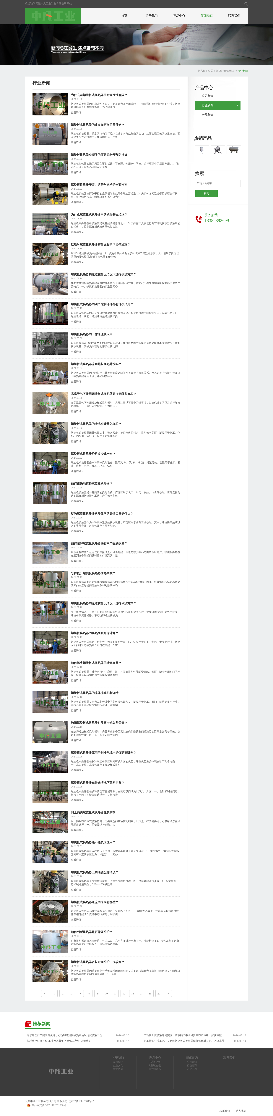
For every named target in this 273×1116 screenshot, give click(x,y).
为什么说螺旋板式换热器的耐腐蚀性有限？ (99, 95)
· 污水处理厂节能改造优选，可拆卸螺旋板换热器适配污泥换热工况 (63, 1035)
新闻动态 (207, 15)
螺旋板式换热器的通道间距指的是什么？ (97, 124)
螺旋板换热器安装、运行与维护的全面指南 (99, 184)
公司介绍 (118, 1061)
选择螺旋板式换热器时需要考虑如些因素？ (99, 722)
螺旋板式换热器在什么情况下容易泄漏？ (97, 782)
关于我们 (152, 15)
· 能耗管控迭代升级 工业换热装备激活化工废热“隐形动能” (58, 1040)
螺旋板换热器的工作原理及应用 (92, 334)
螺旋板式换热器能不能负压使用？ (93, 842)
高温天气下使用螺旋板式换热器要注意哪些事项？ (103, 393)
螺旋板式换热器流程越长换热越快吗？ (96, 364)
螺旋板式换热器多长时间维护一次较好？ (97, 962)
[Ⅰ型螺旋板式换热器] (202, 149)
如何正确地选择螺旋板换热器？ (92, 483)
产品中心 (179, 15)
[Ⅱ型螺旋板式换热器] (218, 149)
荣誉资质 (118, 1069)
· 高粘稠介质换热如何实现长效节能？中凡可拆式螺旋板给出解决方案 (182, 1035)
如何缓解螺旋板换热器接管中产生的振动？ (99, 543)
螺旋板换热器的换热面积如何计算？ (94, 633)
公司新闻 (208, 95)
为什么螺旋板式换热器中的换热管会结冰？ (99, 214)
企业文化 (118, 1065)
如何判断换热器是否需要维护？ (92, 931)
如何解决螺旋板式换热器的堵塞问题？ (96, 662)
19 (150, 993)
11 (115, 993)
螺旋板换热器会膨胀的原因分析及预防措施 (99, 154)
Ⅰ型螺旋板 (155, 1061)
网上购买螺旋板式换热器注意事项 (93, 812)
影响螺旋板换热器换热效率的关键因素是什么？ (102, 513)
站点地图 (241, 1111)
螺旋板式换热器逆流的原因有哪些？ (94, 902)
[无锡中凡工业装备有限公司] (53, 15)
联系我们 (234, 15)
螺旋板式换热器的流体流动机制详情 (94, 692)
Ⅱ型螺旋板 (155, 1065)
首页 (124, 15)
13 (132, 993)
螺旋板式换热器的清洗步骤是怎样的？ (96, 423)
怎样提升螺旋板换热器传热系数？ (93, 573)
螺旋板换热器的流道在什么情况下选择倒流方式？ (103, 274)
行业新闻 (243, 70)
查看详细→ (77, 112)
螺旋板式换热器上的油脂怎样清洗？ (94, 872)
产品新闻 (208, 114)
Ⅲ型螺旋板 (155, 1069)
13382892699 (216, 220)
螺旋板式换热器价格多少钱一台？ (93, 453)
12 (124, 993)
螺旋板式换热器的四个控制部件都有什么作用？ (102, 304)
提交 (206, 193)
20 (158, 993)
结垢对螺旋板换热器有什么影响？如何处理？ (100, 244)
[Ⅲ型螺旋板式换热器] (234, 149)
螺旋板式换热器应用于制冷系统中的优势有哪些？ (103, 752)
